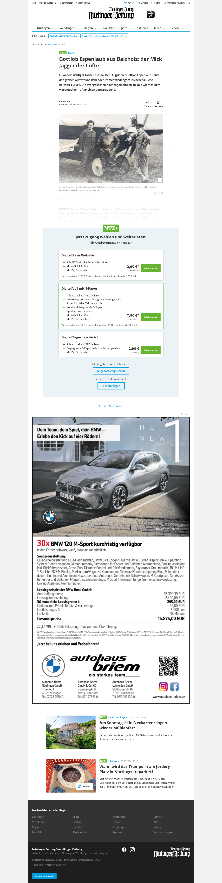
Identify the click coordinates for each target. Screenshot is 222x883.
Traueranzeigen (65, 2)
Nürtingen (43, 28)
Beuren (71, 52)
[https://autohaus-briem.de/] (111, 560)
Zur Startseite (113, 406)
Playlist (130, 2)
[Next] (167, 151)
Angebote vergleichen (111, 371)
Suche (157, 2)
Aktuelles (142, 28)
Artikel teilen (147, 102)
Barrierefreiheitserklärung (47, 859)
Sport (123, 28)
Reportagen (119, 827)
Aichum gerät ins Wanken (64, 35)
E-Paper (144, 2)
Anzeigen (158, 827)
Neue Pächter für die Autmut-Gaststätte (104, 35)
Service (175, 28)
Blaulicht (108, 28)
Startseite (50, 44)
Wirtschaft (119, 816)
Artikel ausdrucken (158, 102)
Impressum (70, 859)
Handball (78, 827)
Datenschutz (86, 859)
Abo (34, 2)
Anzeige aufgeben (47, 2)
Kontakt (38, 865)
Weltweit (118, 832)
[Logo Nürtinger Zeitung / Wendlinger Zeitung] (111, 13)
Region (88, 28)
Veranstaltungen (163, 832)
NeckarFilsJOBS (83, 2)
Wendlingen (67, 28)
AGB (97, 859)
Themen (118, 822)
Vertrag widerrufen (44, 876)
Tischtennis (79, 832)
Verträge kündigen (55, 865)
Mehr (157, 28)
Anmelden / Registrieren (178, 2)
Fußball (77, 822)
